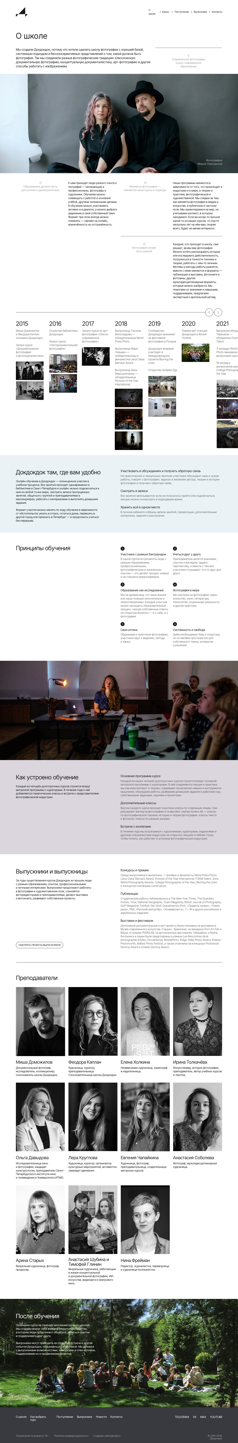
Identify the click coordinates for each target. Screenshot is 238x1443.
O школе (21, 1416)
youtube (216, 1417)
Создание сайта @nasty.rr (107, 1435)
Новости (101, 1416)
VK (194, 1417)
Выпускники (84, 1416)
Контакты (116, 1416)
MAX (203, 1417)
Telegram (182, 1417)
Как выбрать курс (38, 1418)
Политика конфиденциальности (71, 1435)
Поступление (65, 1416)
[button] (209, 312)
